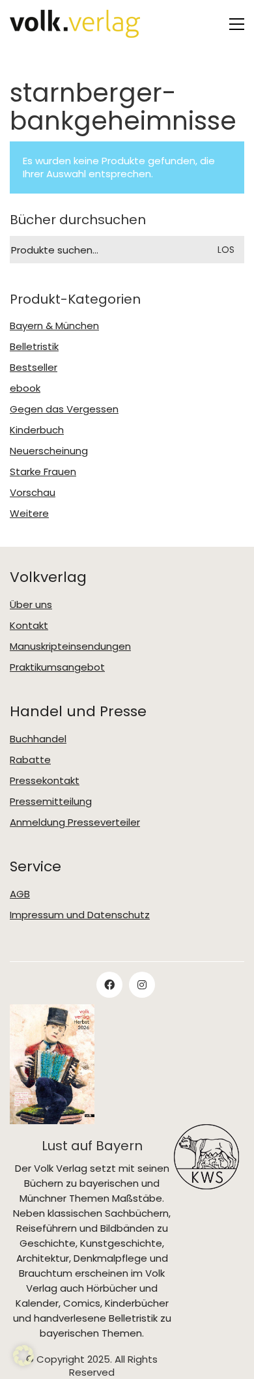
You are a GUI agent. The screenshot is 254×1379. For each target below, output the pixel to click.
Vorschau (32, 492)
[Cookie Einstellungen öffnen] (23, 1355)
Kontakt (29, 625)
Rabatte (30, 759)
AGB (20, 894)
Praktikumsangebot (57, 667)
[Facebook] (109, 985)
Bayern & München (54, 325)
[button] (236, 24)
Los (226, 249)
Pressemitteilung (51, 801)
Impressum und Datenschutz (80, 915)
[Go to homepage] (75, 24)
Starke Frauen (43, 471)
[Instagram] (142, 985)
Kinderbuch (37, 430)
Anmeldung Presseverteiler (75, 822)
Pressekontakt (44, 780)
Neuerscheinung (49, 450)
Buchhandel (38, 739)
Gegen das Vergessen (64, 409)
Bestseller (33, 367)
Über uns (31, 604)
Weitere (29, 513)
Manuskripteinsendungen (70, 646)
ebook (25, 388)
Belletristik (34, 346)
